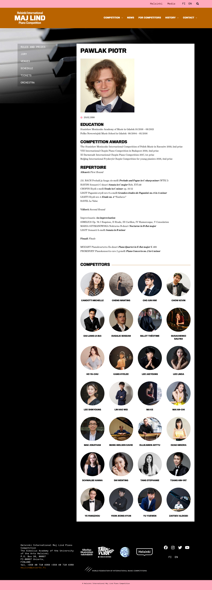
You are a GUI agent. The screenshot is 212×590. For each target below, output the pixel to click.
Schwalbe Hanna (92, 481)
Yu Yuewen (149, 516)
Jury (24, 54)
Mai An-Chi (178, 410)
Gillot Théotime (149, 336)
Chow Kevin (178, 301)
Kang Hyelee (121, 374)
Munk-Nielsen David (121, 445)
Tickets (26, 75)
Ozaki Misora (178, 445)
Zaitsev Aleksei (178, 516)
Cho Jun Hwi (150, 301)
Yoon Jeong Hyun (121, 516)
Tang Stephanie (149, 481)
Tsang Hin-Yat (178, 481)
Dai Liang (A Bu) (92, 336)
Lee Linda (178, 374)
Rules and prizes (33, 47)
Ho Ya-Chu (92, 374)
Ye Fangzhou (92, 516)
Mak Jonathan (92, 445)
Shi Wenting (121, 481)
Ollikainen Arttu (149, 445)
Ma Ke (149, 410)
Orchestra (28, 83)
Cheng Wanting (121, 301)
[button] (197, 4)
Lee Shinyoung (92, 410)
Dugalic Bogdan (121, 336)
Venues (25, 61)
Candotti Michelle (92, 301)
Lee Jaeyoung (150, 374)
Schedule (27, 68)
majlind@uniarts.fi (33, 568)
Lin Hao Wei (121, 410)
